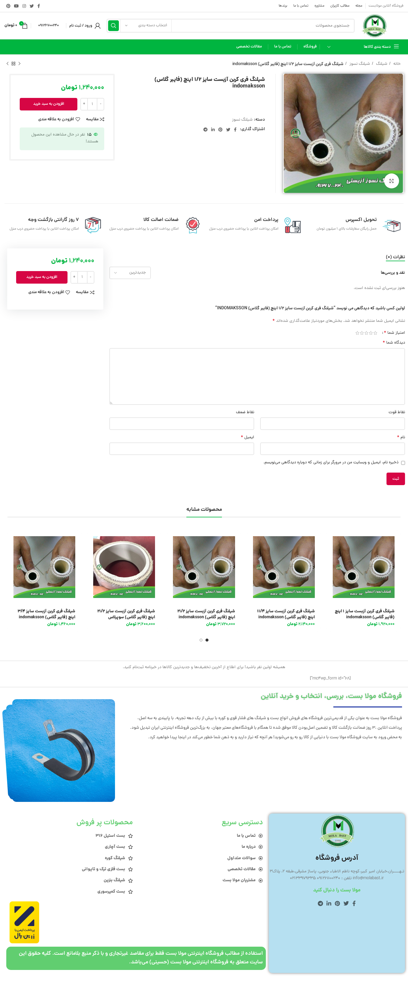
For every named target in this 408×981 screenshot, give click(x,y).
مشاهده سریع (331, 553)
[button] (331, 540)
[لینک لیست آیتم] (201, 836)
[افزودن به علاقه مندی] (331, 580)
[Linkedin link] (213, 129)
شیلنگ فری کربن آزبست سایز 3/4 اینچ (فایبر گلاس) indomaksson (46, 614)
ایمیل (247, 437)
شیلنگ (381, 64)
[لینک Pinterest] (8, 6)
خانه (396, 64)
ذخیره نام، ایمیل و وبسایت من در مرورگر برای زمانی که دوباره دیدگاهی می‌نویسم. (330, 462)
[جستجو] (113, 25)
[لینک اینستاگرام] (24, 6)
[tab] (395, 257)
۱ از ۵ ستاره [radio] (375, 333)
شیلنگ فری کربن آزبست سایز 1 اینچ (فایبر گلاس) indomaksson (365, 614)
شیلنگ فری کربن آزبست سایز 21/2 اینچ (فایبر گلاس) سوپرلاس (126, 614)
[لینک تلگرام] (205, 129)
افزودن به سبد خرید (48, 104)
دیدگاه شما (394, 343)
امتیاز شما (394, 332)
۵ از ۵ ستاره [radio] (357, 333)
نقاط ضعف (245, 412)
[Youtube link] (16, 6)
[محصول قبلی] (19, 64)
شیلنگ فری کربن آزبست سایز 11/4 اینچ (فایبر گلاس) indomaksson (286, 614)
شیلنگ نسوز (359, 64)
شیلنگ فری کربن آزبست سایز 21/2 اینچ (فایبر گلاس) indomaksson (206, 614)
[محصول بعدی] (7, 64)
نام (401, 437)
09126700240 (48, 25)
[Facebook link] (39, 6)
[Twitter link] (32, 6)
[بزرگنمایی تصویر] (391, 180)
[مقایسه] (331, 566)
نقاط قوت (397, 412)
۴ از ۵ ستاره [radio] (362, 333)
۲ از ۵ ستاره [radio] (371, 333)
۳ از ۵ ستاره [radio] (366, 333)
